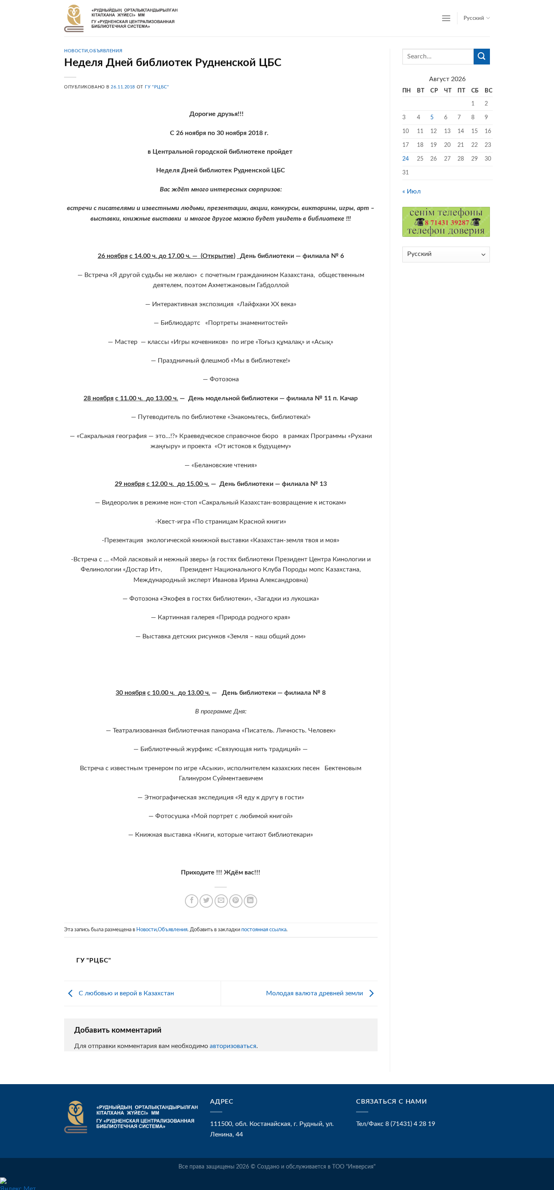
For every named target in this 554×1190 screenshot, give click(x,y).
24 (405, 159)
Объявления (105, 51)
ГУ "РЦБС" (157, 87)
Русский (474, 18)
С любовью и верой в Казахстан (125, 993)
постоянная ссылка (263, 929)
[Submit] (482, 56)
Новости (76, 51)
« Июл (411, 191)
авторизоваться (233, 1046)
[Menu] (446, 18)
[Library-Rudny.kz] (121, 18)
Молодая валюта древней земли (315, 993)
